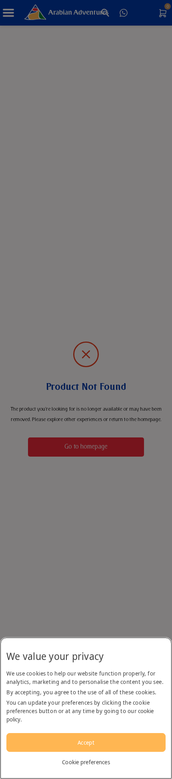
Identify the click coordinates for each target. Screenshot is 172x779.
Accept (86, 742)
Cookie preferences (86, 762)
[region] (86, 708)
